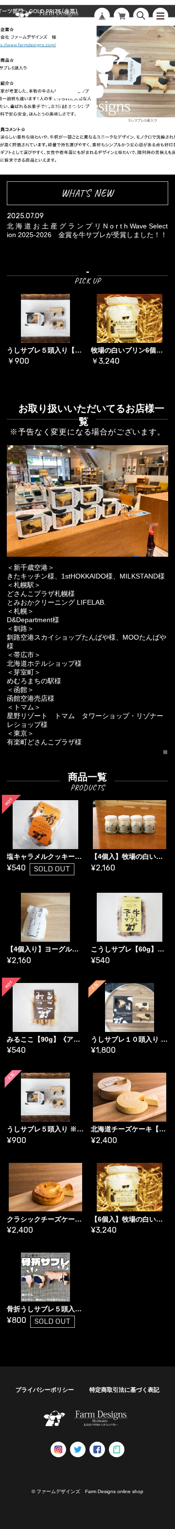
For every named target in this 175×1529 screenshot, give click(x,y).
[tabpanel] (87, 599)
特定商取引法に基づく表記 (124, 1389)
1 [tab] (165, 752)
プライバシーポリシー (45, 1389)
